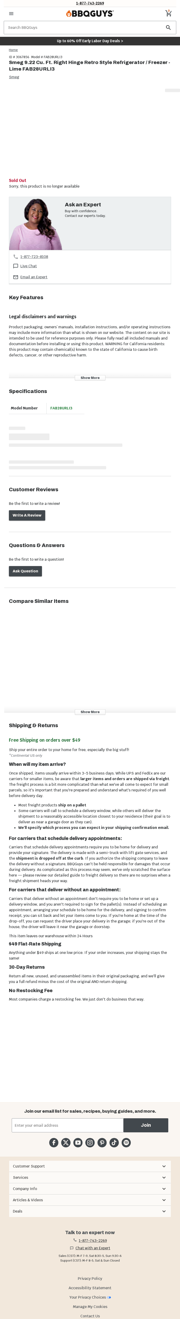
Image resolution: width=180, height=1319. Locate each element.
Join (146, 1125)
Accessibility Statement (90, 1287)
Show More (90, 378)
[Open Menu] (11, 13)
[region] (90, 132)
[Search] (168, 27)
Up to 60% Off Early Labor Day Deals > (90, 41)
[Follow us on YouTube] (77, 1142)
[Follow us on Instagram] (89, 1142)
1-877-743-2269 (90, 3)
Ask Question (25, 571)
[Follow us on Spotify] (126, 1142)
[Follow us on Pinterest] (102, 1142)
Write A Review (27, 515)
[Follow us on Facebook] (53, 1142)
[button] (90, 1166)
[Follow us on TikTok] (114, 1142)
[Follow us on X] (65, 1142)
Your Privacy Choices (87, 1297)
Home (13, 50)
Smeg (14, 77)
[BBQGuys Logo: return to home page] (90, 13)
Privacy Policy (90, 1278)
